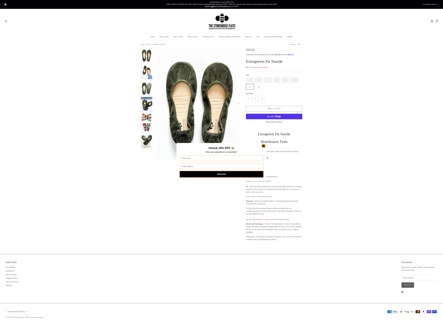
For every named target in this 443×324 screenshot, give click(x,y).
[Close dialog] (264, 146)
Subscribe (221, 174)
